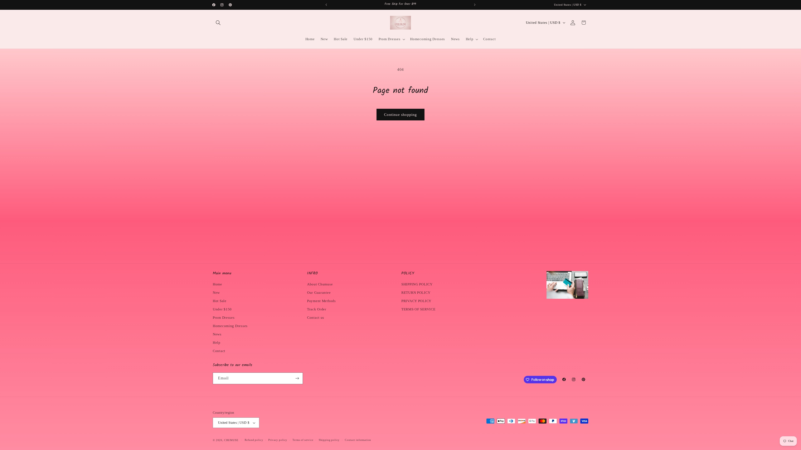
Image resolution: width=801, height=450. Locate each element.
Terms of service (302, 439)
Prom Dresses (224, 318)
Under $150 (222, 309)
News (217, 334)
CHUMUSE (231, 440)
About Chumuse (320, 284)
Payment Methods (321, 301)
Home (217, 284)
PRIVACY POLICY (416, 301)
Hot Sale (220, 301)
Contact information (358, 439)
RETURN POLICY (415, 293)
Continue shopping (400, 114)
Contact (219, 351)
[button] (218, 22)
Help (216, 343)
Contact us (315, 318)
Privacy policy (277, 439)
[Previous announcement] (326, 5)
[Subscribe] (297, 378)
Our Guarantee (319, 293)
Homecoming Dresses (230, 326)
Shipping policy (329, 439)
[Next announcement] (474, 5)
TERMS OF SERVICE (418, 309)
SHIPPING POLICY (417, 284)
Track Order (316, 309)
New (216, 293)
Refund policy (254, 439)
